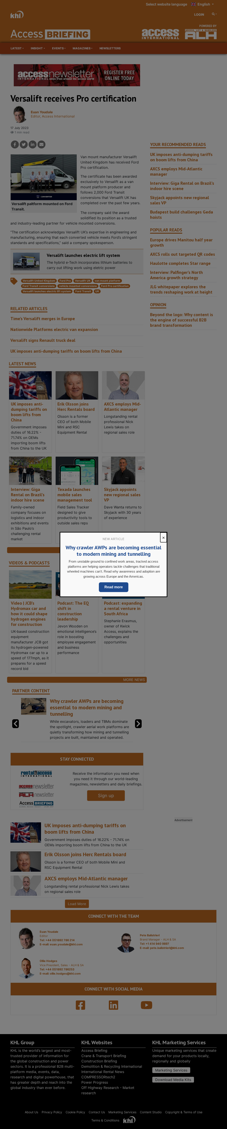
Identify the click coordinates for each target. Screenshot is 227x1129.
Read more (113, 587)
